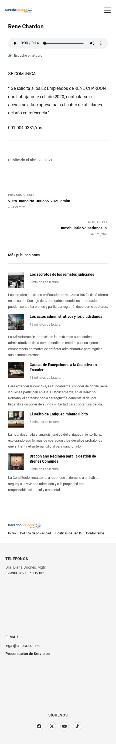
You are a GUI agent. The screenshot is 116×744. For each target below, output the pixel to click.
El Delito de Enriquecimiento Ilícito (59, 414)
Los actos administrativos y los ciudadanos (66, 316)
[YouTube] (64, 726)
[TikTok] (77, 726)
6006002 (36, 573)
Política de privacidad (35, 533)
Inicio (12, 533)
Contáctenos (95, 533)
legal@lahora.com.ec (22, 645)
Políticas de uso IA (68, 533)
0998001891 (16, 573)
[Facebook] (39, 726)
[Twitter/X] (51, 726)
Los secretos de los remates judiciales (62, 274)
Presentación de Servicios (27, 653)
